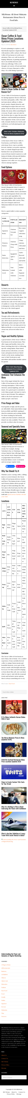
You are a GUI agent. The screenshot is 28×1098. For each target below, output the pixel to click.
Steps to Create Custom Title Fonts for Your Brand (12, 783)
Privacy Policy (5, 1065)
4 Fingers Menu (5, 965)
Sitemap (3, 1068)
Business (3, 971)
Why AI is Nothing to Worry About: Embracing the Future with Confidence (13, 807)
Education (4, 984)
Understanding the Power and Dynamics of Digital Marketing (11, 955)
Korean (3, 1007)
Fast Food (12, 683)
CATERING (4, 974)
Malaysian (4, 1010)
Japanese (4, 1003)
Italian (3, 1000)
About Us (4, 1055)
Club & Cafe (4, 981)
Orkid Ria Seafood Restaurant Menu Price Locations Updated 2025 (13, 760)
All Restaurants (5, 968)
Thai (2, 1013)
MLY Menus (4, 1061)
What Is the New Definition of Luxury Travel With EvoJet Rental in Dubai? (13, 834)
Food (2, 994)
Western (3, 1016)
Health (3, 997)
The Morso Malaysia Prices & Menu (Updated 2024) (12, 738)
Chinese (3, 977)
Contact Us (4, 1058)
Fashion (3, 987)
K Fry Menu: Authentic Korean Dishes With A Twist (13, 718)
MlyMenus (14, 2)
